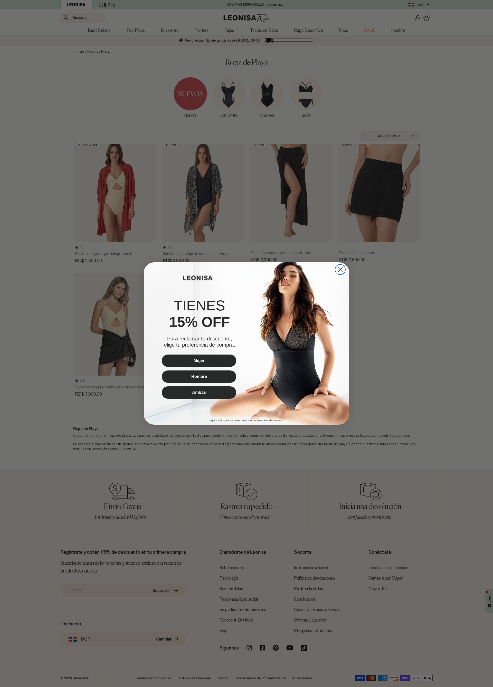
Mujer (199, 360)
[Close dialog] (340, 269)
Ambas (199, 392)
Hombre (199, 376)
